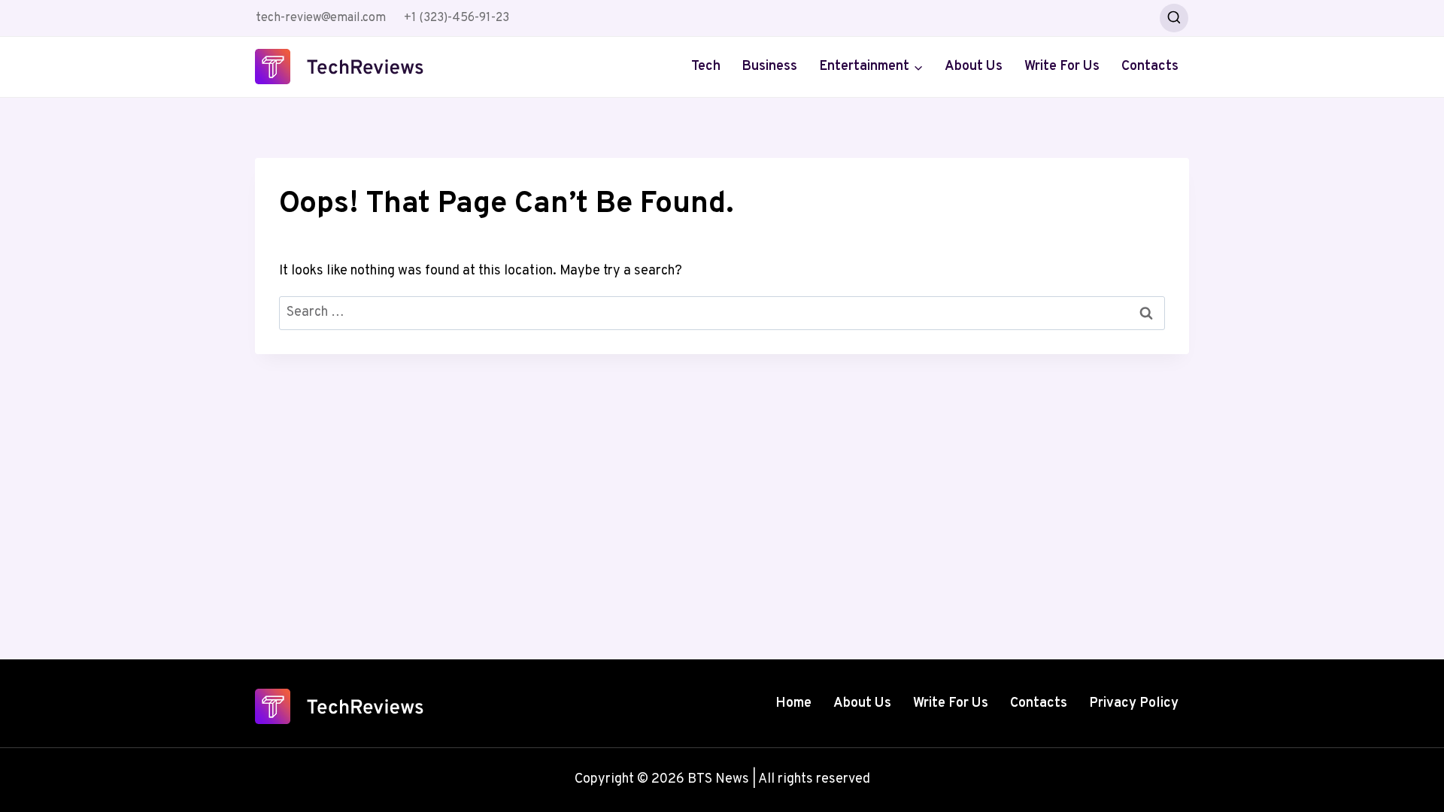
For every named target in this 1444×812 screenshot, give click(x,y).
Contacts (1150, 66)
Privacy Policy (1134, 703)
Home (793, 703)
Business (769, 66)
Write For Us (1062, 66)
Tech (705, 66)
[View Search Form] (1174, 18)
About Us (974, 66)
